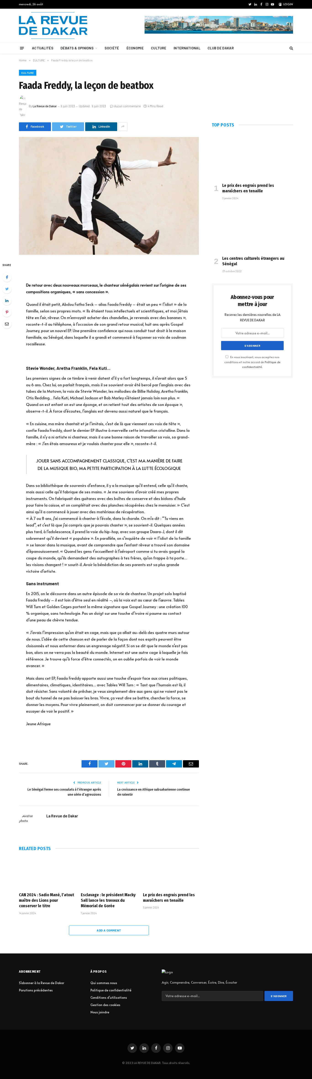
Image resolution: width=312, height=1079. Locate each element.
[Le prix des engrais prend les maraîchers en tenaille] (171, 872)
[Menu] (22, 48)
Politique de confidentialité (110, 990)
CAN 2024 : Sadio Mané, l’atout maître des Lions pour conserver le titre (46, 900)
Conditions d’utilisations (108, 997)
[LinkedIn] (6, 300)
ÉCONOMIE (135, 48)
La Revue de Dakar (45, 106)
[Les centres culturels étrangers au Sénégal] (252, 229)
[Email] (6, 323)
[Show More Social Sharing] (122, 126)
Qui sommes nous (103, 983)
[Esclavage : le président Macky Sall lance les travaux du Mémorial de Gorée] (109, 872)
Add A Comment (109, 930)
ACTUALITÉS (42, 48)
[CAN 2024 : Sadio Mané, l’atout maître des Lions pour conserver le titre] (47, 872)
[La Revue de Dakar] (53, 25)
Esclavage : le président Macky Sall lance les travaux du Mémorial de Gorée (108, 900)
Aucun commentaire (127, 106)
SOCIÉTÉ (112, 48)
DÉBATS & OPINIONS (77, 48)
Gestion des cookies (105, 1005)
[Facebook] (6, 277)
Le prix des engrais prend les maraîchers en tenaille (169, 897)
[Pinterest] (6, 312)
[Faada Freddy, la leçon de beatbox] (109, 196)
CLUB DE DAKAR (221, 48)
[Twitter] (6, 288)
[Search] (291, 48)
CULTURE (158, 48)
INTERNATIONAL (187, 48)
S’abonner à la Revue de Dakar (41, 983)
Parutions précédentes (36, 990)
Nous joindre (99, 1012)
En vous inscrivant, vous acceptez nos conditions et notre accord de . (252, 362)
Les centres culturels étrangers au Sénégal (253, 261)
